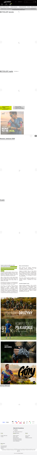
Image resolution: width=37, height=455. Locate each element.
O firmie (2, 436)
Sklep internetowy (18, 453)
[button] (35, 2)
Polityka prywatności (28, 437)
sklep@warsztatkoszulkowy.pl (18, 431)
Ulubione (2, 448)
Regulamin (27, 436)
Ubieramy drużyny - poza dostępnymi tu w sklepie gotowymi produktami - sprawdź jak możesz (18, 9)
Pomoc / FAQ (15, 436)
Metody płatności (16, 437)
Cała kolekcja (16, 71)
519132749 (15, 429)
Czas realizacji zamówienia (17, 439)
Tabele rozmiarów (16, 435)
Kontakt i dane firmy (4, 435)
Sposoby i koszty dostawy (17, 438)
